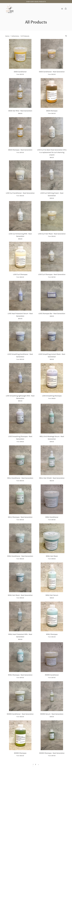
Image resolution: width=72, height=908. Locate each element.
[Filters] (65, 35)
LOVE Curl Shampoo (20, 274)
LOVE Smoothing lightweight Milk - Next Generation (20, 397)
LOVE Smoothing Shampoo (52, 396)
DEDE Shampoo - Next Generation (20, 150)
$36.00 (52, 316)
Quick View (20, 54)
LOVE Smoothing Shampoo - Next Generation (20, 437)
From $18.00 (51, 398)
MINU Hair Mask (52, 556)
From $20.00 (20, 359)
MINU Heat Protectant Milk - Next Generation (20, 635)
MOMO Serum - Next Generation (51, 714)
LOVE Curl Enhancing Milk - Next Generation (20, 235)
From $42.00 (52, 113)
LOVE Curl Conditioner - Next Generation (20, 193)
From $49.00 (52, 559)
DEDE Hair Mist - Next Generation (20, 111)
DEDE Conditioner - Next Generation (52, 72)
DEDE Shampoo (51, 111)
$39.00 (52, 198)
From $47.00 (20, 74)
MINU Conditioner (51, 517)
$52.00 (52, 480)
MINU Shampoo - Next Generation (20, 675)
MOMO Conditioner (52, 675)
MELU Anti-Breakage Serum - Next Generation (52, 437)
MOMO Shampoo (20, 753)
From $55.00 (52, 236)
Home (7, 36)
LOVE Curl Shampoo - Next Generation (51, 274)
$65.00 (52, 157)
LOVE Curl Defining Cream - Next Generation (51, 194)
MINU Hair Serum (52, 595)
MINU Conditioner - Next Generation (20, 556)
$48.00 (20, 113)
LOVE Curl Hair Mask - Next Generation (52, 234)
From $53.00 (52, 74)
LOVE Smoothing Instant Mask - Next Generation (51, 355)
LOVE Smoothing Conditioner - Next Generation (20, 355)
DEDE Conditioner (20, 72)
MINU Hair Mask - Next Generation (20, 595)
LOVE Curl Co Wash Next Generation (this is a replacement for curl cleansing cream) (52, 152)
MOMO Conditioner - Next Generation (20, 714)
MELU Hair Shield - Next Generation (51, 478)
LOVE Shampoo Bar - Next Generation (51, 313)
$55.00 (52, 359)
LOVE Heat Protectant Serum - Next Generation (20, 315)
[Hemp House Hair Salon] (9, 8)
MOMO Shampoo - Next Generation (51, 753)
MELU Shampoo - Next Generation (20, 517)
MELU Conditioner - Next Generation (20, 478)
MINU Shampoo (52, 634)
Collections (15, 36)
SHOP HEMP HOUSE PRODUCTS (36, 1)
